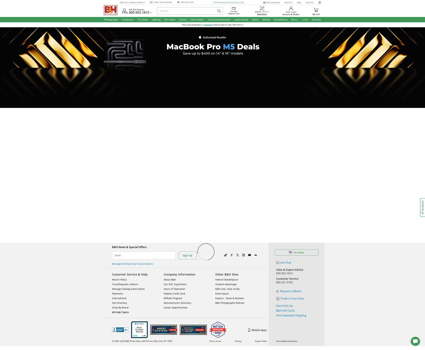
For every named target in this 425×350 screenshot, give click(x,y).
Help (299, 2)
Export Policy (261, 341)
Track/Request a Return (125, 284)
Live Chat (309, 2)
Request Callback (290, 291)
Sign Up (187, 255)
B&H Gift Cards (285, 310)
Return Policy (119, 279)
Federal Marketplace (226, 279)
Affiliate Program (173, 298)
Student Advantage (226, 284)
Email (118, 255)
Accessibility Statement (287, 341)
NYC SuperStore (273, 2)
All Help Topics (120, 312)
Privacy (238, 341)
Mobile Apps (259, 330)
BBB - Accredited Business (120, 329)
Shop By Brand (120, 307)
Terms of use (215, 341)
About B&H (170, 279)
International (119, 298)
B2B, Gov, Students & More (131, 2)
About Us (289, 2)
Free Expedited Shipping (291, 315)
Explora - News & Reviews (229, 298)
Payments (117, 293)
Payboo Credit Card (174, 293)
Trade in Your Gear (292, 298)
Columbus (207, 25)
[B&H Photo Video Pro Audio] (112, 10)
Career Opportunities (175, 307)
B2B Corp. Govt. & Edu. (228, 288)
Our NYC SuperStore (175, 284)
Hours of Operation (174, 288)
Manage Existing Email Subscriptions (132, 263)
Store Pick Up (284, 306)
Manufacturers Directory (177, 302)
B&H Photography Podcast (229, 302)
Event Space (222, 293)
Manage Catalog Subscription (128, 288)
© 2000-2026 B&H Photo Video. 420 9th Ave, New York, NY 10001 (142, 341)
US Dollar (299, 252)
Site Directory (119, 302)
